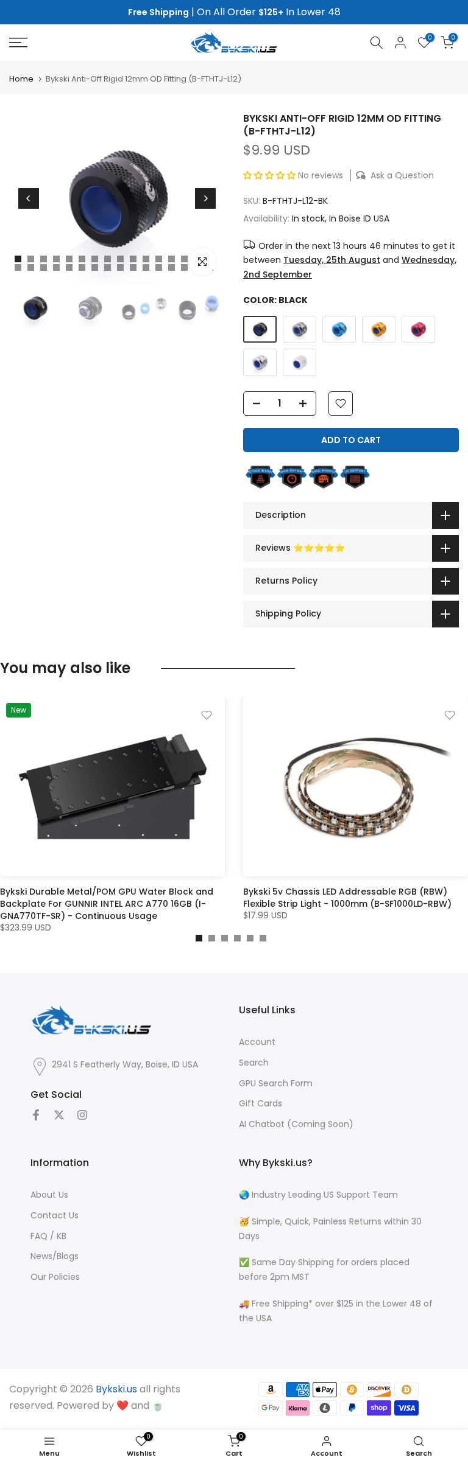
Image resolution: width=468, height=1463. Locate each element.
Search (254, 1063)
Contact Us (54, 1215)
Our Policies (55, 1277)
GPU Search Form (276, 1083)
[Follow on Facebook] (35, 1115)
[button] (270, 175)
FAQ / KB (48, 1236)
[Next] (205, 198)
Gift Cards (260, 1103)
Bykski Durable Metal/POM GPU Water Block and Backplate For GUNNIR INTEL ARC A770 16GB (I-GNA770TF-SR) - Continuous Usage (106, 903)
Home (21, 79)
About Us (49, 1195)
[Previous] (28, 198)
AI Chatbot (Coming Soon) (296, 1124)
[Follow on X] (59, 1115)
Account (257, 1042)
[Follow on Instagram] (82, 1115)
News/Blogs (54, 1256)
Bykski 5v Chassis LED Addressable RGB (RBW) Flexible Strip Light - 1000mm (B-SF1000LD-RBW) (347, 897)
